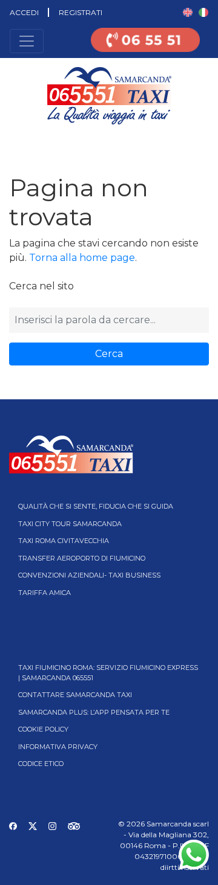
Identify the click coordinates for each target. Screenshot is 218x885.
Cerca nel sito (41, 286)
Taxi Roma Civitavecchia (63, 540)
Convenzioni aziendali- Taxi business (89, 575)
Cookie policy (43, 729)
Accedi (24, 12)
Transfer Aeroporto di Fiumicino (81, 558)
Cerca (109, 353)
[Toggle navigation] (27, 41)
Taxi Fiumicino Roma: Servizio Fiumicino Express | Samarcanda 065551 (108, 672)
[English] (188, 12)
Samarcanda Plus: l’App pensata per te (94, 712)
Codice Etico (41, 763)
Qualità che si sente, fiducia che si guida (95, 506)
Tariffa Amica (44, 592)
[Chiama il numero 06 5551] (145, 47)
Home (10, 142)
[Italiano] (203, 12)
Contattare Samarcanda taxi (75, 694)
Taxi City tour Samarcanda (70, 524)
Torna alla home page (82, 257)
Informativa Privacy (57, 746)
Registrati (80, 12)
